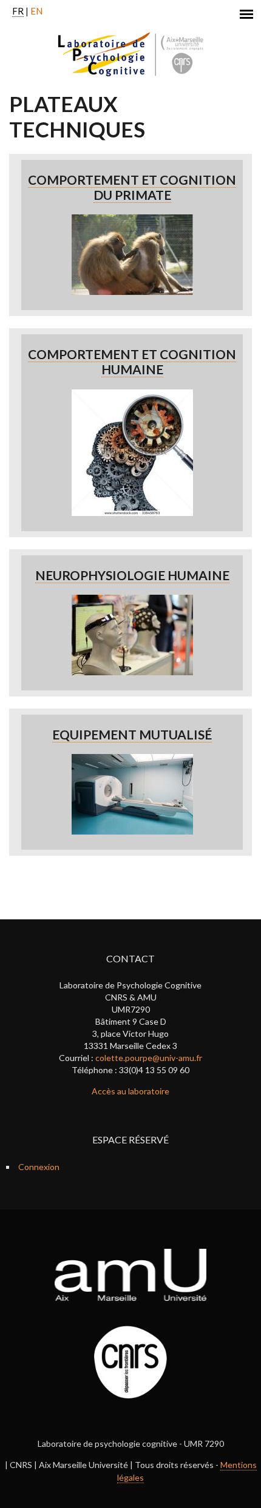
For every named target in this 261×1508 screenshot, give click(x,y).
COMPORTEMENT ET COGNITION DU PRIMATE (132, 187)
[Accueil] (131, 54)
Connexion (38, 1167)
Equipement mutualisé (132, 734)
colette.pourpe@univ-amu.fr (148, 1058)
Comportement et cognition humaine (132, 361)
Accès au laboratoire (130, 1091)
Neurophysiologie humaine (132, 575)
